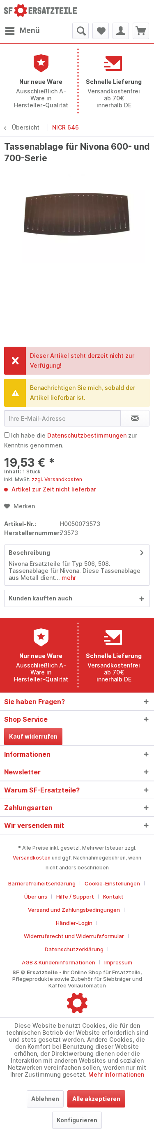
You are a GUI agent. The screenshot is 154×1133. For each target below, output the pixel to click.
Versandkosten (32, 858)
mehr (68, 577)
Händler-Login (74, 923)
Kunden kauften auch (40, 598)
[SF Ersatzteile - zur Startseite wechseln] (40, 11)
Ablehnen (45, 1098)
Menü (30, 30)
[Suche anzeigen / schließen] (80, 31)
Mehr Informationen (116, 1074)
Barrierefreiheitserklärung (42, 883)
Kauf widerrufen (33, 736)
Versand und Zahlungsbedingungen (74, 909)
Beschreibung (29, 552)
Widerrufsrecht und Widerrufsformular (74, 936)
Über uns (35, 896)
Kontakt (113, 896)
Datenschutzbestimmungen (86, 435)
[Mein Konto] (121, 31)
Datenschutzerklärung (74, 949)
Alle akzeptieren (96, 1098)
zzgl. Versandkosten (57, 479)
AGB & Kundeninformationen (58, 962)
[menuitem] (22, 31)
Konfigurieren (77, 1120)
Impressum (118, 962)
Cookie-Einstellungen (112, 883)
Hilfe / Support (75, 896)
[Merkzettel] (100, 31)
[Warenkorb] (141, 31)
